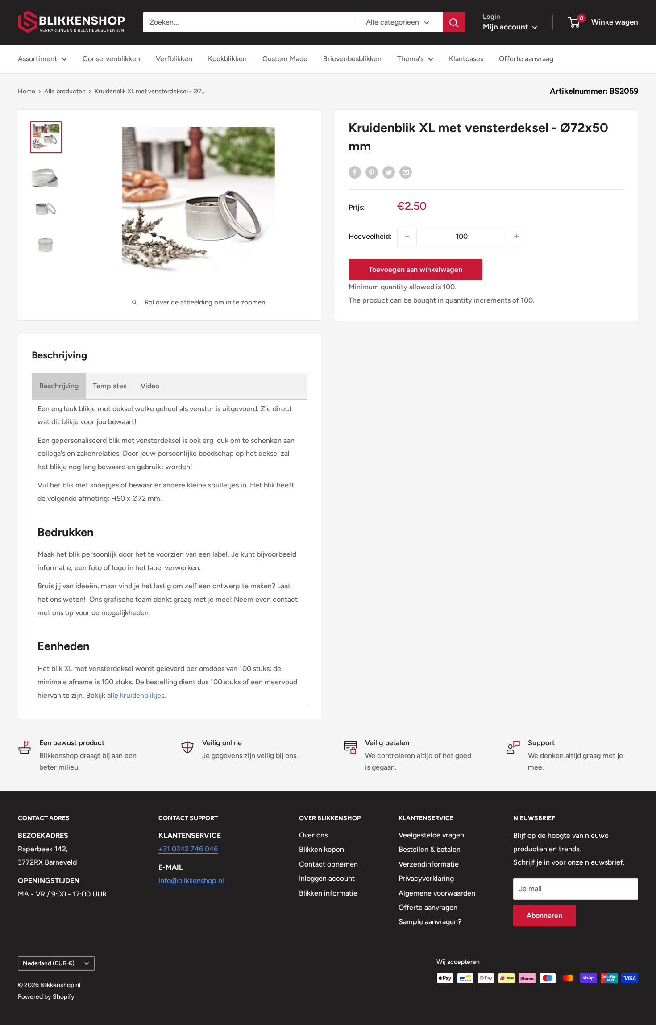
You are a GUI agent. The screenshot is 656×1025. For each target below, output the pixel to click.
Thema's (410, 58)
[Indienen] (454, 22)
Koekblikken (227, 58)
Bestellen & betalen (430, 849)
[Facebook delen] (355, 172)
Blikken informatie (328, 893)
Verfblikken (174, 58)
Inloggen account (327, 878)
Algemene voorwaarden (437, 893)
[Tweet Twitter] (388, 172)
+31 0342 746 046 (188, 849)
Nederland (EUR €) (49, 963)
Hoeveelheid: (370, 236)
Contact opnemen (328, 864)
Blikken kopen (321, 849)
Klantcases (466, 58)
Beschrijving (59, 386)
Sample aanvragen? (430, 921)
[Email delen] (405, 172)
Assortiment (37, 58)
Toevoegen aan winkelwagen (415, 269)
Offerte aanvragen (428, 907)
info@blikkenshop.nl (191, 880)
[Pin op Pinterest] (371, 172)
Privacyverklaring (426, 878)
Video (150, 386)
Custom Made (284, 58)
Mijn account (506, 26)
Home (26, 91)
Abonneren (544, 915)
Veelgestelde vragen (431, 835)
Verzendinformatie (429, 864)
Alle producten (65, 91)
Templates (109, 386)
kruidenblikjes (142, 695)
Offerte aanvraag (526, 58)
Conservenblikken (111, 58)
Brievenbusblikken (352, 58)
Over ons (313, 835)
